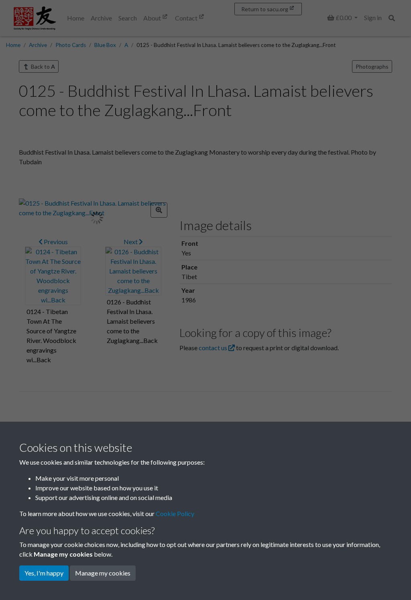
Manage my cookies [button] (102, 573)
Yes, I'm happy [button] (43, 573)
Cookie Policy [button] (175, 513)
